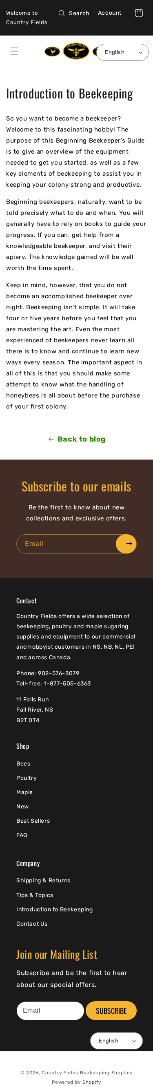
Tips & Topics (34, 895)
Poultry (26, 778)
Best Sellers (33, 820)
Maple (24, 792)
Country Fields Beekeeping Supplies (87, 1073)
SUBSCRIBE (111, 1010)
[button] (139, 13)
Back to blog (82, 439)
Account (110, 13)
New (22, 806)
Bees (23, 763)
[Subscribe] (126, 544)
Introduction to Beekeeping (54, 909)
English (114, 52)
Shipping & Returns (43, 880)
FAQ (21, 835)
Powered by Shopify (76, 1082)
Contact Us (32, 923)
